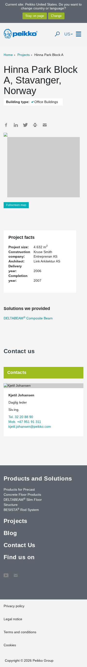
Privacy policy (14, 606)
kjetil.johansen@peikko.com (29, 426)
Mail (44, 125)
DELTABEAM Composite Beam (28, 318)
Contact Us (19, 545)
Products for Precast (19, 489)
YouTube (6, 573)
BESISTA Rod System (21, 509)
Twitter (25, 125)
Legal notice (13, 619)
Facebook (6, 125)
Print (35, 125)
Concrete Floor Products (22, 494)
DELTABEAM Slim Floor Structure (23, 502)
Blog (10, 533)
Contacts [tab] (16, 372)
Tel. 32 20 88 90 (20, 417)
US (67, 34)
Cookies (10, 645)
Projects (23, 55)
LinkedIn (15, 125)
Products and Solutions (38, 478)
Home (8, 55)
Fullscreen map (16, 205)
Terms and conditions (20, 632)
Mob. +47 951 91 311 (24, 422)
